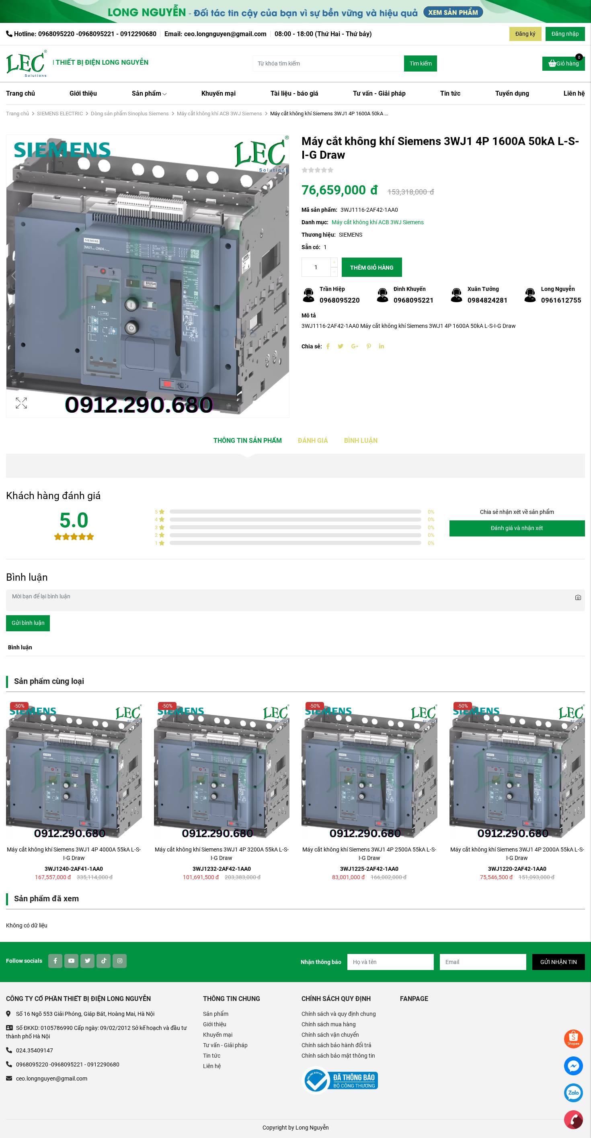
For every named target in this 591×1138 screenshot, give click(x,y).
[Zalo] (573, 1092)
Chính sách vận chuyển (330, 1035)
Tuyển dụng (512, 93)
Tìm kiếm (421, 63)
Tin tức (450, 93)
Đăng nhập (565, 34)
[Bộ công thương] (340, 1080)
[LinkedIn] (381, 346)
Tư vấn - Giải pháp (379, 93)
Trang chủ (20, 93)
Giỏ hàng (568, 62)
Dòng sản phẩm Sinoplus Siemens (130, 114)
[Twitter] (340, 346)
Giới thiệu (83, 93)
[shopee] (573, 1038)
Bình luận (361, 440)
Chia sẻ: (312, 346)
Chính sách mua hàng (329, 1024)
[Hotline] (573, 1119)
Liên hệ (574, 93)
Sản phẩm (146, 93)
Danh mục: (315, 222)
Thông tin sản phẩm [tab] (247, 440)
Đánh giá (313, 440)
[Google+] (355, 346)
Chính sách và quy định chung (339, 1014)
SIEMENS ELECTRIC (60, 114)
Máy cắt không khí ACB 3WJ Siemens (219, 114)
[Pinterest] (369, 346)
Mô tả (309, 315)
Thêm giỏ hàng (372, 267)
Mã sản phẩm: (319, 210)
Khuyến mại (218, 93)
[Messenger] (573, 1065)
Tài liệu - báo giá (294, 93)
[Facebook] (328, 346)
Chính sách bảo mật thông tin (338, 1055)
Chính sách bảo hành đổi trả (336, 1045)
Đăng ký (525, 34)
